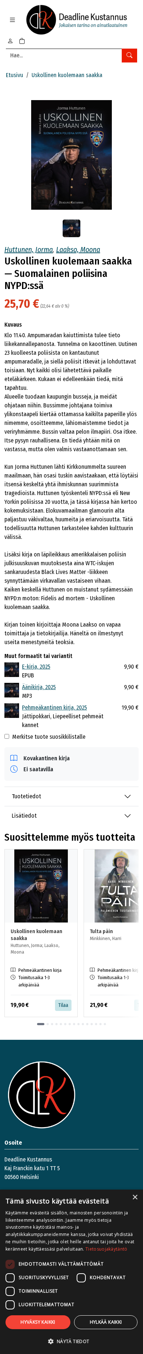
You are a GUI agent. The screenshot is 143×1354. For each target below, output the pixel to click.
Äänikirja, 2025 (39, 687)
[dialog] (71, 1272)
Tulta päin (101, 931)
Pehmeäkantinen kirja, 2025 (54, 707)
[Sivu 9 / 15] (78, 1024)
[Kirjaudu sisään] (10, 41)
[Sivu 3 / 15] (52, 1024)
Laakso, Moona (78, 249)
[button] (72, 1341)
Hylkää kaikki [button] (106, 1322)
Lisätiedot (24, 815)
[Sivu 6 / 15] (65, 1024)
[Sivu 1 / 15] (40, 1024)
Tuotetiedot (26, 796)
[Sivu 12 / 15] (92, 1024)
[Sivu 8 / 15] (74, 1024)
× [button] (135, 1197)
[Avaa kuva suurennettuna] (71, 155)
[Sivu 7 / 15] (70, 1024)
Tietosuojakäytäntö (106, 1249)
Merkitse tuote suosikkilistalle (48, 736)
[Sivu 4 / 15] (56, 1024)
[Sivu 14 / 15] (100, 1024)
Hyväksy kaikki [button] (38, 1322)
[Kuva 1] (71, 228)
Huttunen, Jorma (28, 249)
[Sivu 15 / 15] (105, 1024)
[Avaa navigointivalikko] (12, 20)
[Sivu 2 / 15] (48, 1024)
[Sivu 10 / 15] (83, 1024)
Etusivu (14, 75)
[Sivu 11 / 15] (87, 1024)
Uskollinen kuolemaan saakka (67, 75)
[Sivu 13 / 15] (96, 1024)
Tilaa (63, 1005)
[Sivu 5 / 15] (61, 1024)
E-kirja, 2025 (36, 666)
